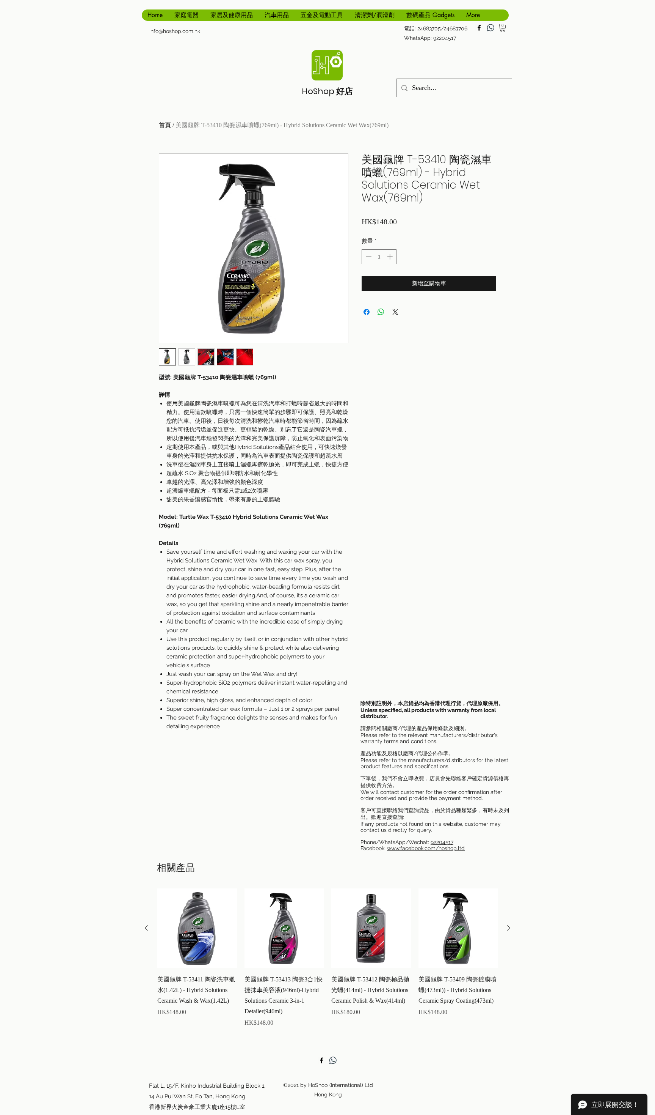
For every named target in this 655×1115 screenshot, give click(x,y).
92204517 (442, 842)
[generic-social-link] (490, 27)
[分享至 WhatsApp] (380, 312)
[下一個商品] (508, 927)
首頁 (165, 125)
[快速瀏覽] (197, 928)
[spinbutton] (379, 257)
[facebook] (479, 27)
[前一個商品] (146, 927)
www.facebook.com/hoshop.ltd (426, 848)
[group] (327, 958)
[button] (502, 27)
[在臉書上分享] (366, 312)
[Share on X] (395, 312)
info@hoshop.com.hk (174, 31)
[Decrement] (368, 257)
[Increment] (390, 257)
